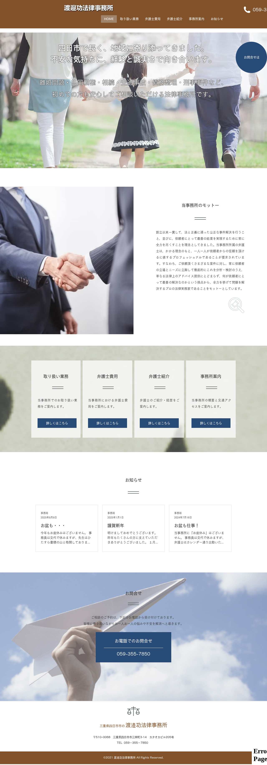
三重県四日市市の (133, 725)
